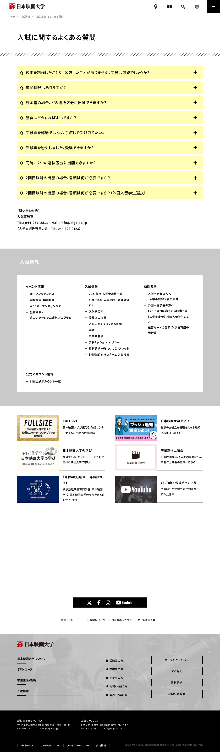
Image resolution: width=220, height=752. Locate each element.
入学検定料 (96, 311)
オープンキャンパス (42, 294)
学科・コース (25, 669)
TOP (12, 16)
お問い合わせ (176, 693)
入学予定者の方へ (164, 296)
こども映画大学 (146, 620)
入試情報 (25, 16)
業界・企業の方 (118, 695)
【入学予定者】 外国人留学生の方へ (169, 325)
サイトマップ (27, 745)
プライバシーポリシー (78, 745)
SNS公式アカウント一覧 (45, 381)
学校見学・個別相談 (42, 300)
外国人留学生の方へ (168, 308)
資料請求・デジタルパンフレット (109, 348)
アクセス (177, 671)
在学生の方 (116, 669)
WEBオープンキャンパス (45, 306)
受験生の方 (116, 660)
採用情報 (101, 745)
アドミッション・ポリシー (104, 342)
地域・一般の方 (118, 686)
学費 (92, 330)
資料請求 (177, 682)
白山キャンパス (89, 720)
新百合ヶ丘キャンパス (29, 720)
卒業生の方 (116, 677)
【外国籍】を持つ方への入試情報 (109, 354)
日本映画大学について (31, 658)
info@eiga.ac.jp (49, 728)
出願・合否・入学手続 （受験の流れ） (109, 302)
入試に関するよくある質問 (105, 324)
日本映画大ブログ (121, 620)
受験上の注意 (97, 317)
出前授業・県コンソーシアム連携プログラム (51, 315)
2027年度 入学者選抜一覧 (106, 294)
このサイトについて (50, 745)
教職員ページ (97, 620)
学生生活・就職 (26, 680)
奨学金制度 (96, 336)
